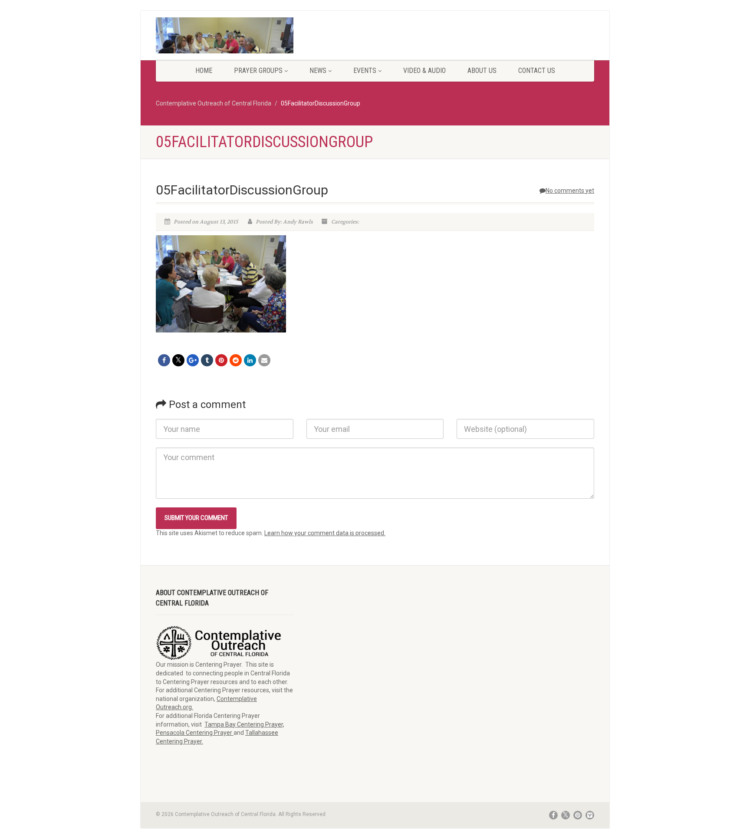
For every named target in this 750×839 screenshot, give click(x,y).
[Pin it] (221, 360)
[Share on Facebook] (164, 360)
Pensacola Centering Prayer (195, 732)
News (317, 70)
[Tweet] (178, 360)
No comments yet (570, 190)
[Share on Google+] (193, 360)
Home (203, 70)
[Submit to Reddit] (236, 360)
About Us (482, 70)
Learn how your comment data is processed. (324, 533)
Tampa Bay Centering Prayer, (244, 724)
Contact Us (536, 70)
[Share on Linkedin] (250, 360)
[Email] (264, 360)
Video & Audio (424, 70)
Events (364, 70)
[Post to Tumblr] (207, 360)
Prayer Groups (258, 70)
